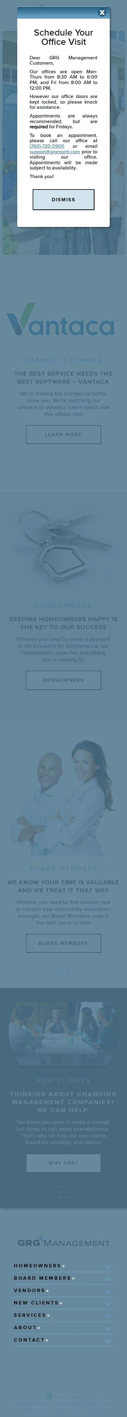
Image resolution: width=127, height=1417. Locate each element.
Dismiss (64, 199)
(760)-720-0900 (47, 146)
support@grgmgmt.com (55, 151)
